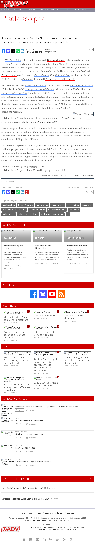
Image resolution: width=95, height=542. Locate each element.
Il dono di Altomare (45, 315)
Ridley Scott (32, 10)
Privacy (39, 513)
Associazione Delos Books (40, 520)
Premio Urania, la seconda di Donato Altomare (14, 334)
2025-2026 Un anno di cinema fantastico (46, 384)
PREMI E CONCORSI (75, 238)
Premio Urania (9, 75)
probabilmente (9, 214)
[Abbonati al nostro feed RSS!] (61, 294)
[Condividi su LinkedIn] (22, 51)
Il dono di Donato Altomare (73, 317)
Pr (68, 214)
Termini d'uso (26, 513)
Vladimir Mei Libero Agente (52, 214)
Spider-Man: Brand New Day (51, 10)
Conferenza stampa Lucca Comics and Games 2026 (25, 498)
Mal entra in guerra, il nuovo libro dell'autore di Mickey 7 (76, 360)
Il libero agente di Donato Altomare (44, 333)
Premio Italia (44, 121)
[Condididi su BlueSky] (8, 51)
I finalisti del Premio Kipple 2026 (29, 434)
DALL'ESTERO (10, 238)
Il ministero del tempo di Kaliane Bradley (33, 461)
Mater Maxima (41, 75)
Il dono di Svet (62, 75)
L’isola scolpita (13, 60)
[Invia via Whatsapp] (18, 51)
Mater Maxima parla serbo (13, 246)
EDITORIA (39, 238)
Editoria (11, 181)
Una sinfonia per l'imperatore (43, 246)
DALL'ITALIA (19, 404)
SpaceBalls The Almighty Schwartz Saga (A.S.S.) (23, 488)
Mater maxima (57, 205)
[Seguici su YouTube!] (52, 294)
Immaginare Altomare (77, 245)
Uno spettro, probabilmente (39, 89)
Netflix (67, 10)
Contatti (71, 513)
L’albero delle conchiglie (14, 93)
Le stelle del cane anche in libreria (30, 420)
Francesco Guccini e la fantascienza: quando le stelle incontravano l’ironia (46, 406)
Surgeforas (27, 79)
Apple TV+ (21, 10)
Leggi (20, 410)
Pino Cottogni (34, 51)
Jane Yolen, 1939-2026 (25, 448)
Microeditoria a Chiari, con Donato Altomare (16, 318)
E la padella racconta (81, 85)
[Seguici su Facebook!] (34, 294)
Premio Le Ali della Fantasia (60, 79)
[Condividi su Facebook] (3, 51)
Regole (48, 513)
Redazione (59, 513)
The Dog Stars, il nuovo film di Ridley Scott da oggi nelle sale (17, 360)
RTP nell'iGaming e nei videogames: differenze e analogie (17, 387)
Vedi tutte (88, 479)
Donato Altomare (56, 60)
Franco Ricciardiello (80, 10)
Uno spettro (74, 209)
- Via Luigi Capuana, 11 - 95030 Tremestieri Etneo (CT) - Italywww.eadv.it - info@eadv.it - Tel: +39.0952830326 (57, 528)
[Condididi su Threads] (13, 51)
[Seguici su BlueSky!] (43, 294)
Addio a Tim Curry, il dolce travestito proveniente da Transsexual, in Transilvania (45, 365)
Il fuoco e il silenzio (35, 85)
